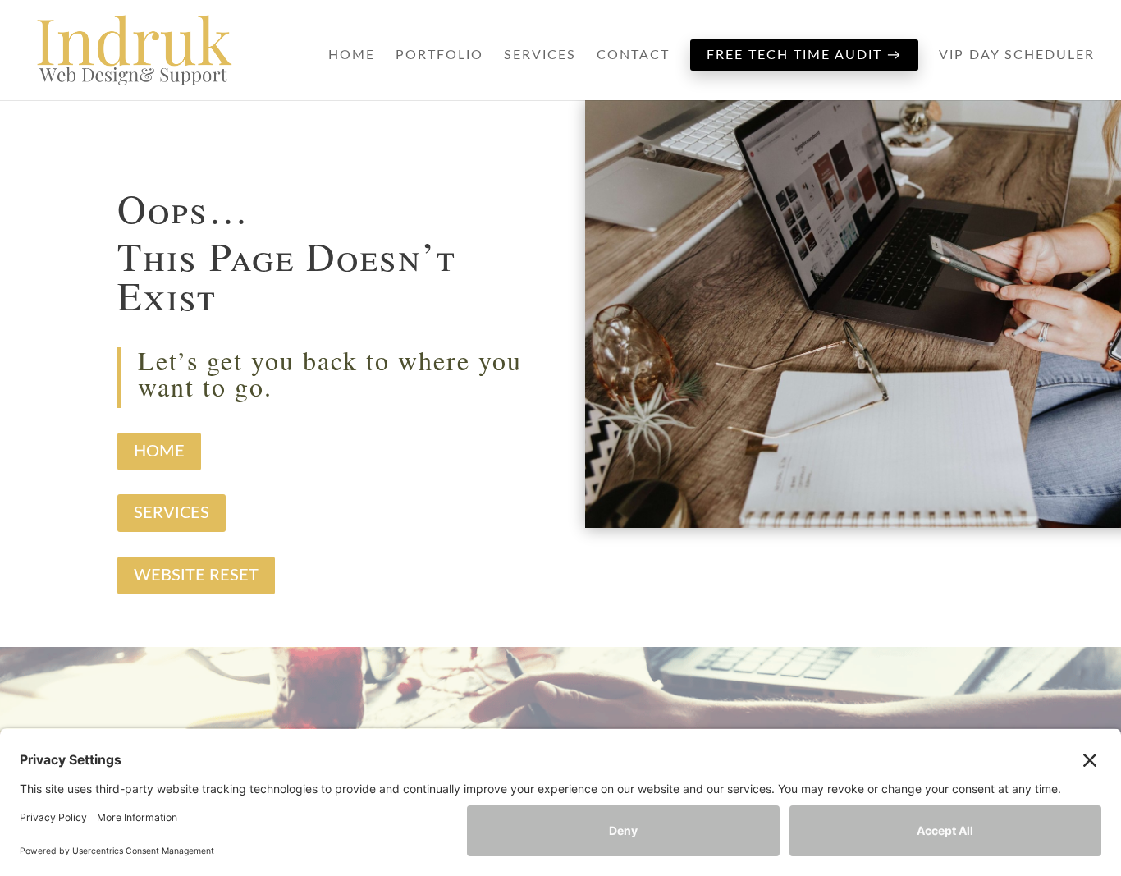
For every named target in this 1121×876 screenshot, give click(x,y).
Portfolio (439, 55)
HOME (159, 451)
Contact (633, 55)
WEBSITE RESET (196, 575)
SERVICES (171, 513)
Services (540, 55)
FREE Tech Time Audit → (804, 55)
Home (351, 55)
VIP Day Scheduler (1017, 55)
